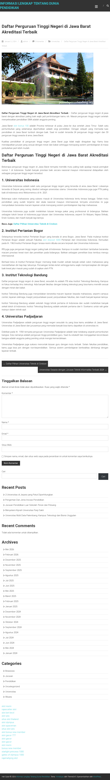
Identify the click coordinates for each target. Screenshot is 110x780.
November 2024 (13, 617)
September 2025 (13, 570)
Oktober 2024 (11, 622)
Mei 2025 (9, 591)
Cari (3, 471)
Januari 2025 (11, 606)
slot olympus (8, 722)
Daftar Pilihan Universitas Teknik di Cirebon (35, 224)
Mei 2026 (9, 549)
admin (25, 41)
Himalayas (60, 777)
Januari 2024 (11, 653)
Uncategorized (12, 686)
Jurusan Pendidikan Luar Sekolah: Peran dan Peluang (30, 505)
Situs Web (7, 445)
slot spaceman (9, 725)
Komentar (7, 393)
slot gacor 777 (9, 735)
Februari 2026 (11, 554)
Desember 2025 (13, 560)
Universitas (55, 41)
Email (5, 433)
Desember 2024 (13, 611)
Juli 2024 (9, 637)
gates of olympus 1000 (13, 754)
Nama (5, 422)
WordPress (97, 777)
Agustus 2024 (11, 632)
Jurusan (9, 676)
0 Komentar (39, 41)
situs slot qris (8, 729)
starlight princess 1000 (13, 751)
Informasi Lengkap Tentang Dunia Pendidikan (33, 777)
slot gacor (7, 738)
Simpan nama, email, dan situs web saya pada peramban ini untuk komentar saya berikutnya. (48, 456)
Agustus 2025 (11, 575)
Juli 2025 (9, 580)
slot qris (5, 716)
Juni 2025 (9, 585)
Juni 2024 (9, 643)
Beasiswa (9, 671)
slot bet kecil (8, 712)
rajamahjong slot (10, 758)
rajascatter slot (9, 709)
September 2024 (13, 627)
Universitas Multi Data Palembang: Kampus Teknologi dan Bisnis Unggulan (40, 515)
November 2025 (13, 565)
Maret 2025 (10, 596)
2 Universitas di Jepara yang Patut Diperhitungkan (29, 494)
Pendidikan (10, 681)
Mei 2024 (9, 648)
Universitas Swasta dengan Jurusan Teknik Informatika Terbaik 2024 (73, 369)
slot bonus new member (13, 732)
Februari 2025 (11, 601)
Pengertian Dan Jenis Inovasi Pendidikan (24, 500)
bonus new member (11, 748)
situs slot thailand (10, 719)
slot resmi (6, 706)
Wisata (8, 697)
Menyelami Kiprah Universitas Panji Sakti (24, 510)
